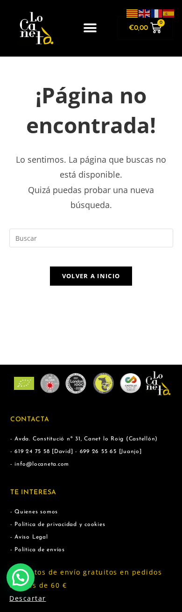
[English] (145, 12)
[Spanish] (169, 12)
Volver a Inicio (91, 276)
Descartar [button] (27, 598)
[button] (90, 28)
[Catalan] (132, 12)
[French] (157, 12)
